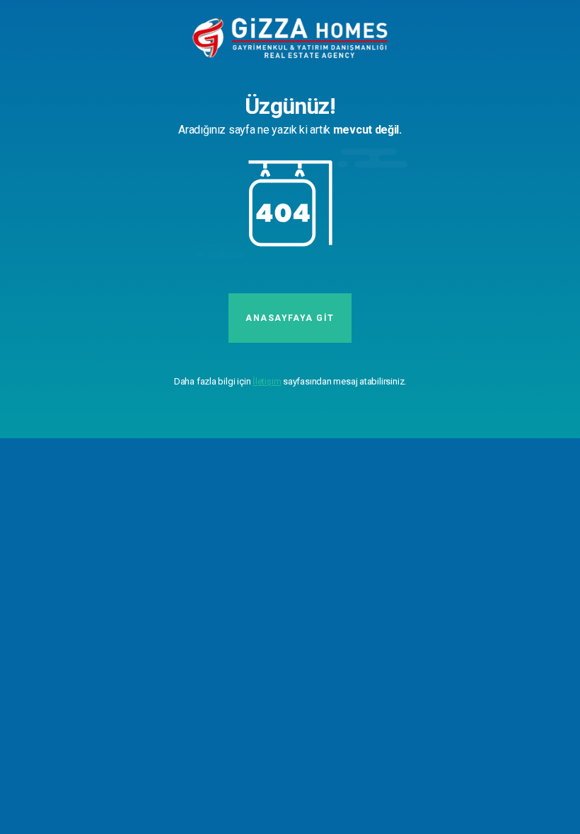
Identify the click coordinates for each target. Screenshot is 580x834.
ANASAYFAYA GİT (289, 318)
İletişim (267, 381)
